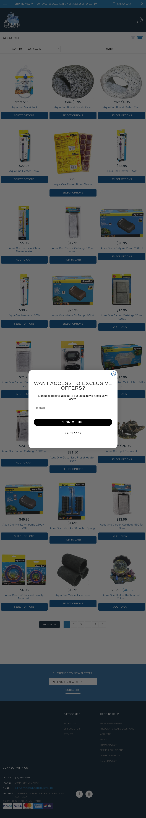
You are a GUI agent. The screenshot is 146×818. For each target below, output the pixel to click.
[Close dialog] (113, 374)
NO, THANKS (73, 433)
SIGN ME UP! (73, 422)
